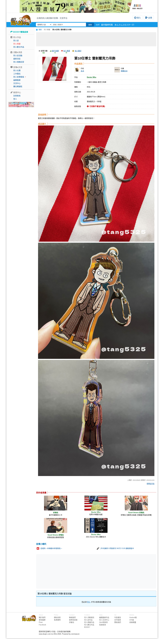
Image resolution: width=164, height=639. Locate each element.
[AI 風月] (21, 105)
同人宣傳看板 (18, 77)
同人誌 (16, 41)
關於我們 (42, 617)
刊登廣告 (117, 617)
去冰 (82, 71)
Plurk (41, 622)
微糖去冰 (124, 71)
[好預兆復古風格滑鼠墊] (55, 525)
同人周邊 (16, 44)
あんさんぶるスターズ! (124, 25)
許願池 (71, 622)
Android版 (133, 617)
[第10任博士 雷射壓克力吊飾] (54, 69)
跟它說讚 (55, 51)
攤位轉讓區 (17, 86)
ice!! (97, 25)
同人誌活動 (17, 55)
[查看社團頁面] (117, 69)
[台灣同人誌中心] (21, 19)
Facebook (42, 625)
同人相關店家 (18, 62)
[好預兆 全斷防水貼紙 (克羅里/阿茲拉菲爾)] (136, 503)
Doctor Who (91, 77)
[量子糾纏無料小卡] (55, 503)
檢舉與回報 (73, 620)
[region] (76, 571)
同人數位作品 (18, 47)
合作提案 (117, 620)
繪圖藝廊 (16, 80)
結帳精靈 (132, 622)
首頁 (40, 30)
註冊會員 (16, 96)
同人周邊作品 (89, 622)
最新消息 (16, 59)
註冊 (150, 18)
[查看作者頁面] (77, 69)
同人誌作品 (88, 620)
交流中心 (16, 83)
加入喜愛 (66, 51)
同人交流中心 (104, 620)
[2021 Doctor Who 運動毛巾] (96, 525)
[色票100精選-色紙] (96, 503)
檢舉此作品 (150, 484)
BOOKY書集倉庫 (20, 32)
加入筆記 (78, 51)
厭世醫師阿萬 (107, 25)
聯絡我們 (72, 617)
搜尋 (90, 25)
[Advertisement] (96, 39)
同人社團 (16, 70)
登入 (139, 18)
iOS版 (131, 620)
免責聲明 (57, 620)
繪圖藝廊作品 (104, 617)
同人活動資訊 (89, 617)
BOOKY (87, 627)
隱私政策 (57, 617)
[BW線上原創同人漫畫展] (82, 6)
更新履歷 (42, 620)
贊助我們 (117, 622)
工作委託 (16, 74)
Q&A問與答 (103, 622)
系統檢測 (102, 625)
